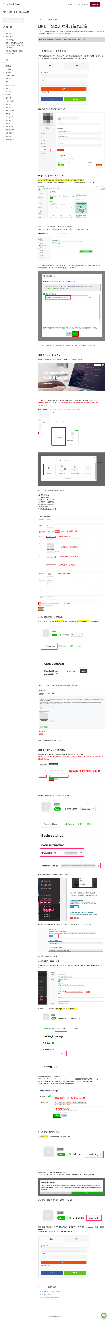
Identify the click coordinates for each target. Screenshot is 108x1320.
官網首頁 (69, 4)
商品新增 (8, 88)
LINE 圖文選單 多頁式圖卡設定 (50, 1297)
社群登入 (8, 114)
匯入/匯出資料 (10, 85)
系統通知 (8, 120)
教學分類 (85, 4)
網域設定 (8, 123)
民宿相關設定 (9, 101)
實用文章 (8, 91)
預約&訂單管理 (10, 139)
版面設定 (8, 107)
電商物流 (8, 136)
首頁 (4, 12)
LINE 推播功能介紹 (46, 1295)
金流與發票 (9, 133)
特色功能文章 (9, 111)
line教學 (50, 19)
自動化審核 (9, 37)
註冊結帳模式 (9, 130)
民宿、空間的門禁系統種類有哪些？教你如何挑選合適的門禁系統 (14, 45)
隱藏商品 (8, 33)
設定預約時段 (9, 40)
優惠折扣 (8, 79)
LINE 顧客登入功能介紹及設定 (50, 1292)
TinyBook (54, 1316)
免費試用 (95, 4)
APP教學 (8, 66)
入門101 (77, 4)
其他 (6, 82)
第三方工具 (9, 117)
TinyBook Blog (11, 4)
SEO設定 (8, 72)
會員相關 (8, 98)
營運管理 (8, 104)
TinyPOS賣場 (9, 75)
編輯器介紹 (9, 127)
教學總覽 (56, 19)
